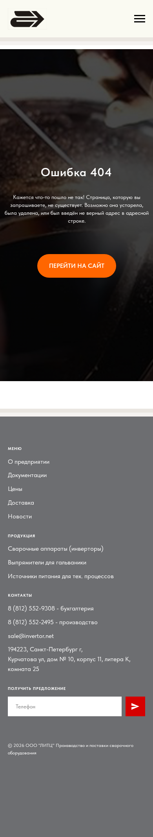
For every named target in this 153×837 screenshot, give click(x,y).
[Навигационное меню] (139, 19)
